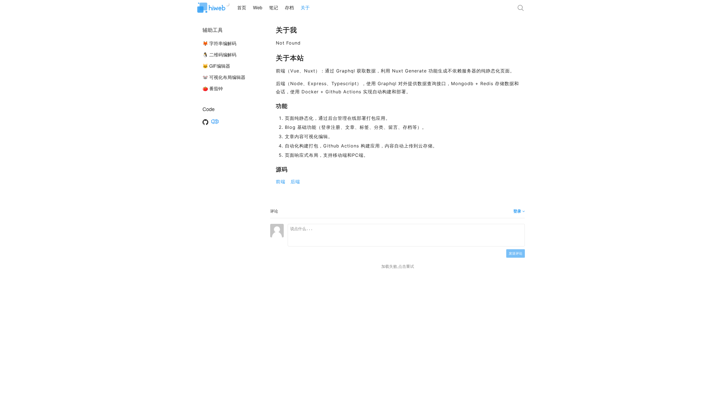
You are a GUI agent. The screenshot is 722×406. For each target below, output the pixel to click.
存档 (289, 7)
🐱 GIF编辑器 (216, 66)
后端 (295, 181)
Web (257, 7)
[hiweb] (211, 8)
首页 (241, 7)
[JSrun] (215, 122)
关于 (305, 7)
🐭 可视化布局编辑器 (223, 77)
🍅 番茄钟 (212, 88)
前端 (281, 181)
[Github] (205, 122)
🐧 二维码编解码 (219, 54)
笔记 (273, 7)
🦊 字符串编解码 (219, 43)
